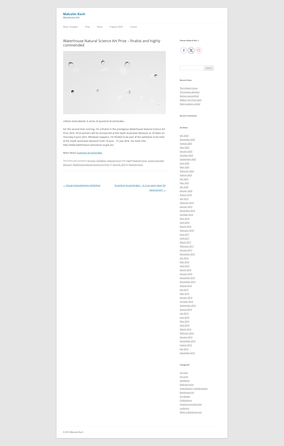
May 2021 (184, 182)
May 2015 (184, 293)
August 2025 (186, 143)
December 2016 (187, 254)
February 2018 (187, 230)
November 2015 (187, 281)
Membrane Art (187, 392)
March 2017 (185, 242)
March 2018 (185, 226)
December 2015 (187, 277)
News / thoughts (70, 26)
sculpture (184, 408)
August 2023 (186, 175)
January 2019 (186, 206)
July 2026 (184, 135)
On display (185, 396)
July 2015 (184, 289)
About (99, 26)
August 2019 (186, 194)
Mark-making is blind (190, 103)
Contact (133, 26)
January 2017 (186, 250)
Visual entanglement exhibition (81, 185)
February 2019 (187, 202)
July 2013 (184, 349)
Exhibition (101, 160)
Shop (87, 26)
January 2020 (186, 190)
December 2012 (187, 352)
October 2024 (186, 155)
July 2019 (184, 198)
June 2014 (184, 317)
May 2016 (184, 262)
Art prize (91, 160)
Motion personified (189, 96)
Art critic (184, 372)
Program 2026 (116, 26)
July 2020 (184, 186)
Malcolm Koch (74, 14)
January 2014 (186, 337)
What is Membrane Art (191, 412)
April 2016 (184, 266)
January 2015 (186, 297)
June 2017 (184, 234)
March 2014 (185, 329)
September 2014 (188, 305)
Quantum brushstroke (191, 404)
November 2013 (187, 341)
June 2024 (184, 163)
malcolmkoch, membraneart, (194, 388)
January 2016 (186, 273)
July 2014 (184, 313)
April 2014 (184, 325)
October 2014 (186, 301)
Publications (186, 400)
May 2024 (184, 167)
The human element (190, 92)
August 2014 (186, 309)
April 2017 (184, 238)
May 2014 (184, 321)
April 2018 (184, 222)
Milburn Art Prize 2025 (190, 99)
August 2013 (186, 345)
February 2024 (187, 171)
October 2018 (186, 214)
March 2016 (185, 269)
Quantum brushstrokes (89, 152)
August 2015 (186, 285)
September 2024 (188, 159)
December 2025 (187, 139)
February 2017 (187, 246)
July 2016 (184, 258)
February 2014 (187, 333)
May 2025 (184, 147)
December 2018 (187, 210)
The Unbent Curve (189, 88)
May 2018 (184, 218)
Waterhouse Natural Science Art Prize (91, 164)
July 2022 (184, 179)
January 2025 (186, 151)
